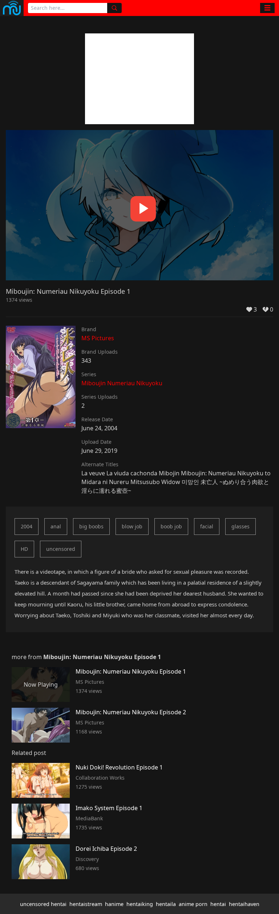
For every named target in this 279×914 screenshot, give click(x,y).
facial (206, 526)
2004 (26, 526)
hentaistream (85, 904)
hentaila (166, 904)
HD (24, 548)
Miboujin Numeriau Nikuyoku (121, 383)
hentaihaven (244, 904)
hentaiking (139, 904)
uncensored (60, 548)
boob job (171, 526)
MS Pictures (97, 338)
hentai (218, 904)
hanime (114, 904)
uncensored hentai (43, 904)
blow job (132, 526)
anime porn (193, 904)
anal (55, 526)
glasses (240, 526)
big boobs (91, 526)
